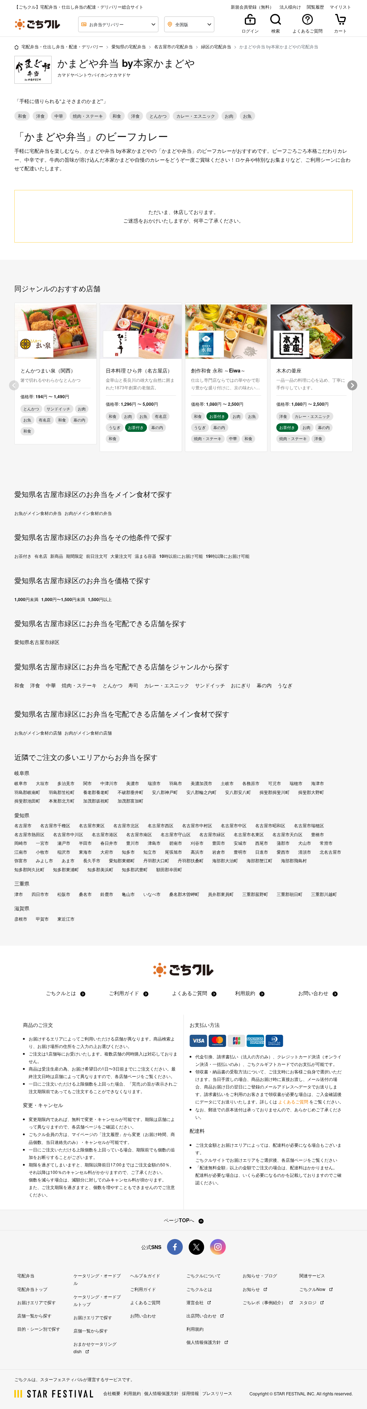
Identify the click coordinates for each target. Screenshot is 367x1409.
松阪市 (63, 894)
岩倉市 (218, 852)
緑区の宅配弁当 (216, 46)
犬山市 (304, 843)
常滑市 (326, 843)
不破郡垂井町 (130, 792)
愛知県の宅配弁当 (128, 46)
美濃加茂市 (201, 783)
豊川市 (132, 843)
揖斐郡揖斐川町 (274, 792)
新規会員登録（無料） (252, 7)
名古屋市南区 (139, 834)
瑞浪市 (154, 783)
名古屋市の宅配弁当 (173, 46)
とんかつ (113, 685)
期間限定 (74, 556)
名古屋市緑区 (212, 834)
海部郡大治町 (225, 860)
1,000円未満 (26, 599)
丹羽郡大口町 (156, 860)
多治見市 (66, 783)
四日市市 (40, 894)
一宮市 (42, 843)
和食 (19, 685)
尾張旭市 (173, 852)
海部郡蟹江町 (259, 860)
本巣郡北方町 (62, 801)
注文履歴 (110, 1134)
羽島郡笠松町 (62, 792)
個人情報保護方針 (204, 1342)
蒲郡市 (283, 843)
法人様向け (290, 7)
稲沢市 (63, 852)
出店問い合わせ (202, 1315)
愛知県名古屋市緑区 (36, 641)
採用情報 (190, 1393)
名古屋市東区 (92, 825)
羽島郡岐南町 (27, 792)
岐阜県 (21, 772)
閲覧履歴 (315, 7)
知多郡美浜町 (100, 869)
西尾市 (261, 843)
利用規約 (246, 992)
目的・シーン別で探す (38, 1329)
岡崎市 (20, 843)
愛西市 (283, 852)
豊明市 (240, 852)
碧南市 (175, 843)
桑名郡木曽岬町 (184, 894)
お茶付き (23, 556)
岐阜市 (20, 783)
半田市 (85, 843)
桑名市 (85, 894)
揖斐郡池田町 (27, 801)
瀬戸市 (63, 843)
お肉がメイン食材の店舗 (88, 733)
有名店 (40, 556)
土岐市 (227, 783)
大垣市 (42, 783)
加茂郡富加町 (130, 801)
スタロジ (308, 1302)
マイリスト (340, 7)
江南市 (20, 852)
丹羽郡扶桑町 (191, 860)
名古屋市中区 (234, 825)
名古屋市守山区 (176, 834)
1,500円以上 (100, 599)
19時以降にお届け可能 (227, 556)
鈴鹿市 (106, 894)
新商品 (56, 556)
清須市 (304, 852)
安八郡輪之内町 (201, 792)
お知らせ (252, 1289)
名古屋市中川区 (68, 834)
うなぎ (284, 685)
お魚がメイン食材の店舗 (38, 733)
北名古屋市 (330, 852)
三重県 (21, 883)
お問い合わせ (314, 992)
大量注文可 (121, 556)
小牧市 (42, 852)
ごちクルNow (313, 1289)
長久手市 (91, 860)
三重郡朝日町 (289, 894)
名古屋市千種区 (55, 825)
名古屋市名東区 (249, 834)
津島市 (154, 843)
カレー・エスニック (166, 685)
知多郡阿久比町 (29, 869)
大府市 (106, 852)
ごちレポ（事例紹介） (265, 1302)
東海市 (85, 852)
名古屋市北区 (126, 825)
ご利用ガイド (124, 992)
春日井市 (109, 843)
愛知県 (21, 815)
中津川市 (109, 783)
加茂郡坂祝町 (96, 801)
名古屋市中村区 (197, 825)
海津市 (317, 783)
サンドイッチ (210, 685)
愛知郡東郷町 (122, 860)
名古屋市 (23, 825)
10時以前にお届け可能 (181, 556)
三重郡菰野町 (255, 894)
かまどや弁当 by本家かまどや (126, 62)
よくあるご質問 (190, 992)
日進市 (261, 852)
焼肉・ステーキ (79, 685)
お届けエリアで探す (36, 1302)
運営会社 (195, 1302)
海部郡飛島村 (294, 860)
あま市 (68, 860)
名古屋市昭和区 (270, 825)
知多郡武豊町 (135, 869)
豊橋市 (317, 834)
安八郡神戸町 (165, 792)
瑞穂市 (296, 783)
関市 (87, 783)
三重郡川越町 (324, 894)
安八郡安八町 (238, 792)
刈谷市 (197, 843)
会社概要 (111, 1393)
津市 (18, 894)
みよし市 (44, 860)
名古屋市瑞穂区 (309, 825)
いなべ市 (152, 894)
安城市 (240, 843)
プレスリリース (217, 1393)
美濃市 (132, 783)
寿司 (133, 685)
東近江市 (66, 919)
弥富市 (20, 860)
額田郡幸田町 (169, 869)
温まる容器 (145, 556)
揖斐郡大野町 (311, 792)
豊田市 (218, 843)
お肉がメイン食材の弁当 (88, 513)
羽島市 (175, 783)
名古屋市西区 (160, 825)
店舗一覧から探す (34, 1315)
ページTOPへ (180, 1220)
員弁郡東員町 (221, 894)
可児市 (274, 783)
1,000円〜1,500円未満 (63, 599)
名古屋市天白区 (287, 834)
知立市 (149, 852)
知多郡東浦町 (66, 869)
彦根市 (20, 919)
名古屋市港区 (105, 834)
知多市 (128, 852)
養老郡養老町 (96, 792)
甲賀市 (42, 919)
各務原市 (250, 783)
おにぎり (241, 685)
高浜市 (197, 852)
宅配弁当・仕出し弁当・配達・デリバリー (62, 46)
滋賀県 (21, 908)
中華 (51, 685)
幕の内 (264, 685)
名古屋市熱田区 (29, 834)
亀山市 (128, 894)
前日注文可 (97, 556)
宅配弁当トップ (32, 1289)
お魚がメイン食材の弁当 (38, 513)
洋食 (35, 685)
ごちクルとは (61, 992)
